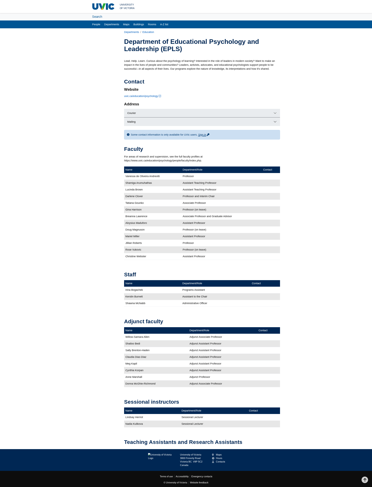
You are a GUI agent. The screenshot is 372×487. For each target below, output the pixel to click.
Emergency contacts (201, 476)
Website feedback (199, 482)
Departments (111, 24)
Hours (219, 458)
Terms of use (166, 476)
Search (97, 16)
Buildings (138, 24)
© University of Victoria (175, 482)
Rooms (152, 24)
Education (148, 32)
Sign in (204, 134)
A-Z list (164, 24)
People (96, 24)
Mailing (131, 121)
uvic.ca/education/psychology (141, 96)
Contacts (220, 461)
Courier (131, 113)
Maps (126, 24)
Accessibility (182, 476)
